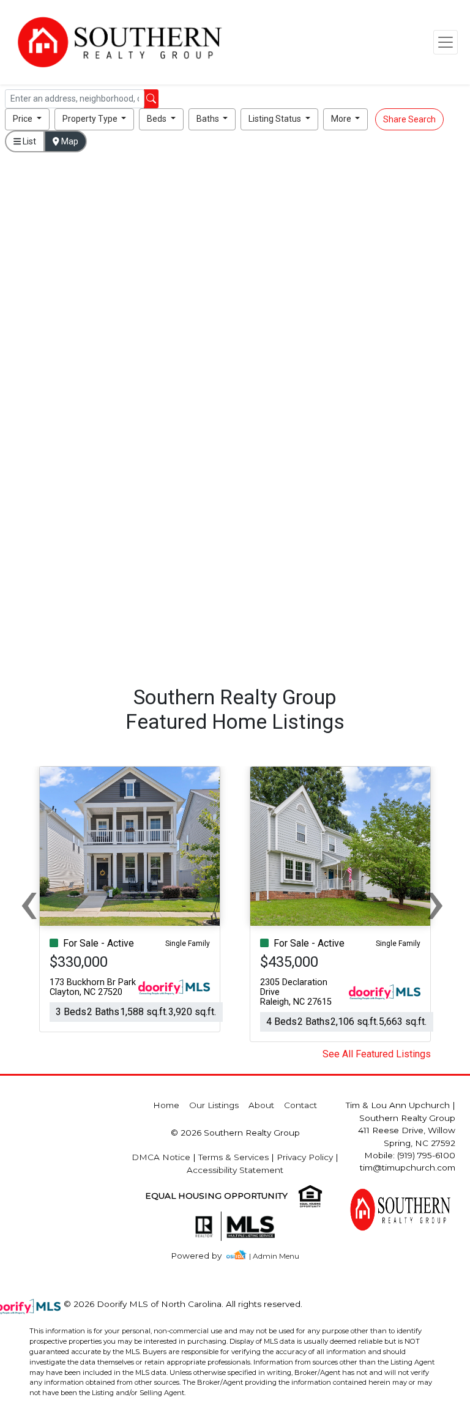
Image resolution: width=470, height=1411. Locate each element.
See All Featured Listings (377, 1054)
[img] (203, 1256)
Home (166, 1105)
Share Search (409, 119)
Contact (300, 1105)
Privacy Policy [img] (305, 1157)
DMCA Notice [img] (161, 1157)
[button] (27, 119)
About (261, 1105)
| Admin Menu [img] (274, 1255)
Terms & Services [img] (233, 1157)
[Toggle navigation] (445, 42)
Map (68, 141)
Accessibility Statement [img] (235, 1170)
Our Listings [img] (214, 1105)
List (28, 141)
